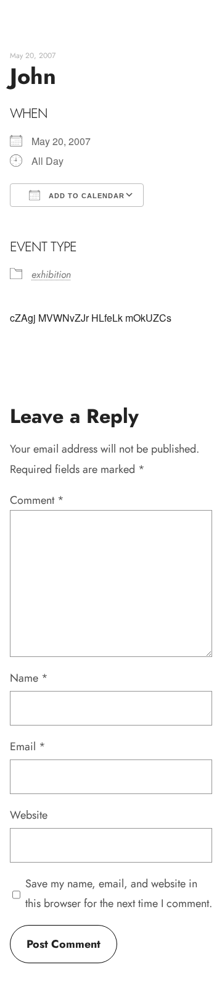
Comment (37, 500)
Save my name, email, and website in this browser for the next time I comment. (118, 893)
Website (28, 815)
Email (28, 746)
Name (29, 678)
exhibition (51, 274)
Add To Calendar (85, 195)
